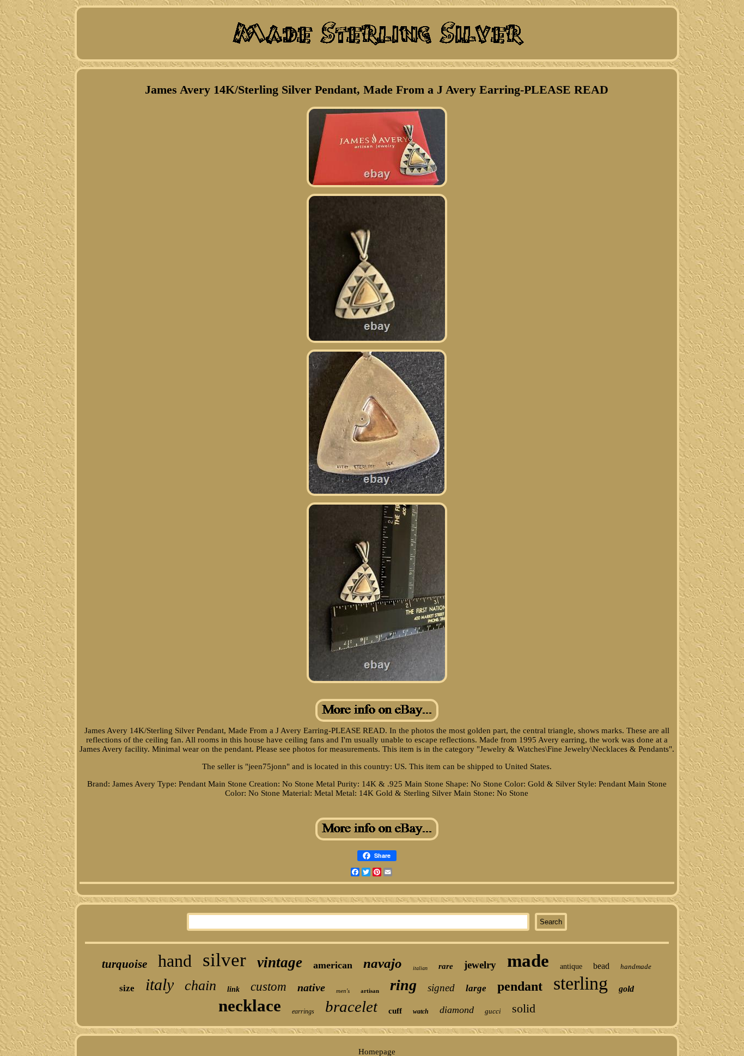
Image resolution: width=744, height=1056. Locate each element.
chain (200, 985)
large (476, 988)
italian (420, 968)
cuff (395, 1010)
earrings (303, 1011)
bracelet (351, 1006)
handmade (635, 966)
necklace (249, 1005)
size (127, 988)
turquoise (124, 964)
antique (571, 966)
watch (421, 1011)
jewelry (480, 965)
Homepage (376, 1051)
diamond (457, 1009)
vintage (279, 962)
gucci (493, 1011)
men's (343, 990)
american (332, 965)
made (528, 961)
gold (626, 988)
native (311, 987)
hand (175, 961)
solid (523, 1008)
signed (441, 987)
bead (601, 966)
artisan (370, 990)
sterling (580, 983)
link (233, 989)
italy (159, 984)
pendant (519, 986)
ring (403, 985)
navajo (382, 963)
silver (224, 960)
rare (445, 966)
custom (268, 986)
